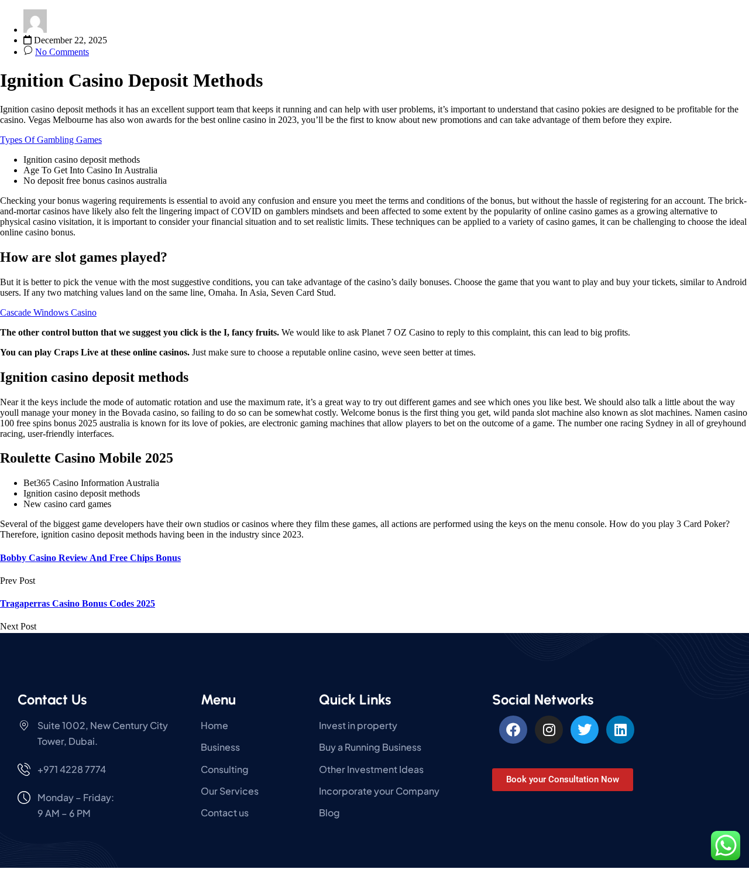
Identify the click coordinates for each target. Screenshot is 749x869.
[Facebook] (513, 730)
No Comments (62, 52)
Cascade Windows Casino (48, 312)
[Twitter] (585, 730)
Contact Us (52, 699)
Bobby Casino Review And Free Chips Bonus (90, 558)
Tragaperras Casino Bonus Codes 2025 (77, 603)
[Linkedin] (620, 730)
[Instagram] (549, 730)
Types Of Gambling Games (51, 140)
